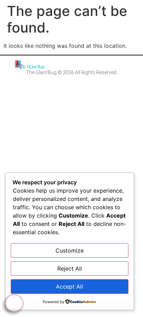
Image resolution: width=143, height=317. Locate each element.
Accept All (69, 286)
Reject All (69, 268)
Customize (70, 250)
